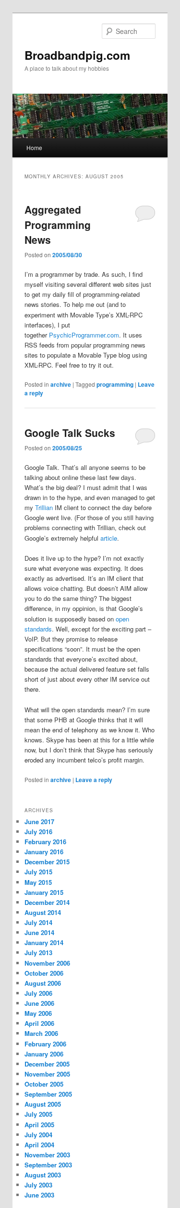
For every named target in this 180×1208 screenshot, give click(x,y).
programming (114, 384)
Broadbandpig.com (77, 55)
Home (34, 147)
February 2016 (45, 841)
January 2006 (43, 1053)
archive (60, 384)
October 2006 (43, 973)
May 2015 (38, 882)
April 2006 (39, 1023)
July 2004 (38, 1134)
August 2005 (42, 1104)
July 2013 (38, 952)
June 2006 (39, 1003)
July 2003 (38, 1184)
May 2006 (38, 1013)
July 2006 (38, 993)
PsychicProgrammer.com (84, 334)
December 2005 (47, 1063)
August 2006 (42, 983)
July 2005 (38, 1114)
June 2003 (39, 1194)
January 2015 (43, 892)
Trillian (44, 507)
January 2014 (43, 942)
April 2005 (39, 1124)
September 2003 (48, 1164)
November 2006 (47, 963)
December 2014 (47, 902)
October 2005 (43, 1083)
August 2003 (42, 1174)
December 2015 (47, 861)
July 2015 (38, 871)
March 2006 (41, 1033)
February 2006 (45, 1043)
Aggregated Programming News (57, 224)
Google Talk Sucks (69, 432)
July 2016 (38, 831)
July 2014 (38, 922)
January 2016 (43, 851)
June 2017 (39, 821)
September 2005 (48, 1094)
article (108, 538)
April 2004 (39, 1144)
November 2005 (47, 1073)
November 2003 (47, 1154)
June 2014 (39, 932)
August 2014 (42, 912)
